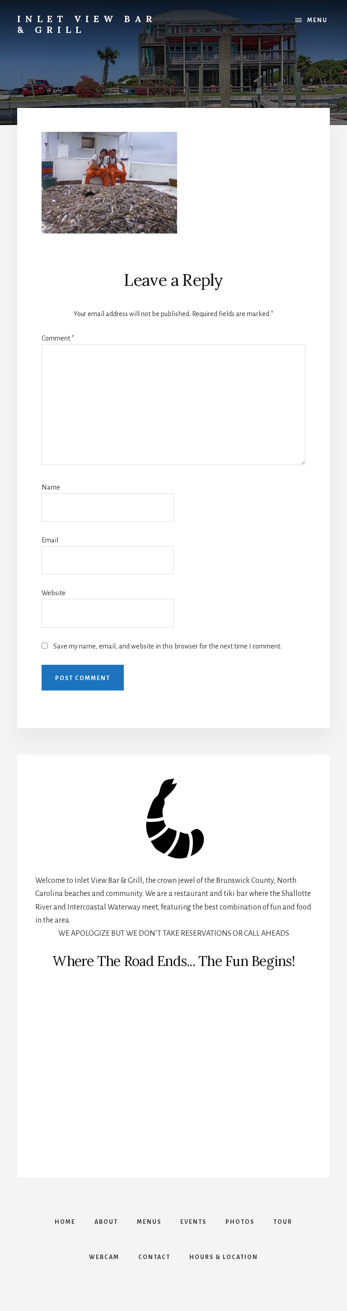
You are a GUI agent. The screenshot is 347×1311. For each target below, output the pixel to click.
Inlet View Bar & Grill (87, 24)
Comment (58, 338)
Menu (317, 20)
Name (51, 487)
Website (54, 593)
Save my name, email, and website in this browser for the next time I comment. (167, 646)
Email (50, 540)
